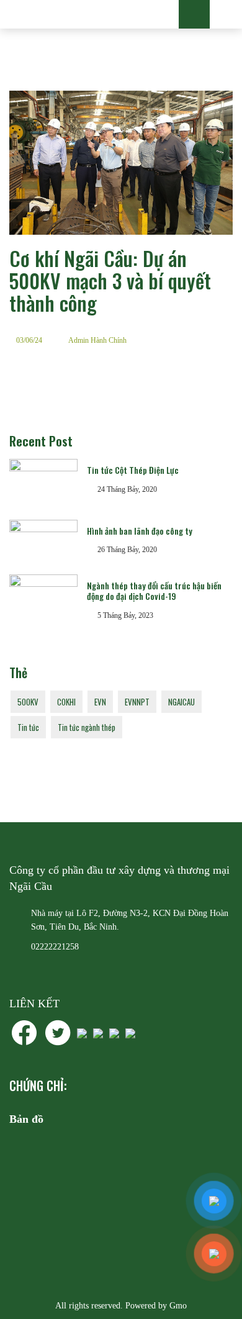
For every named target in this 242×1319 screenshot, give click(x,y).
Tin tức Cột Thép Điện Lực (133, 469)
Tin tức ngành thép (86, 727)
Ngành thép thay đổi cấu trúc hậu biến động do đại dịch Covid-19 (154, 590)
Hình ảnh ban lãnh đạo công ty (139, 530)
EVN (100, 702)
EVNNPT (137, 702)
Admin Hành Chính (97, 340)
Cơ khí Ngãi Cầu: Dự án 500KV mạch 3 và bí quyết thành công (110, 280)
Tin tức (28, 727)
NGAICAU (181, 702)
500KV (27, 702)
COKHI (66, 702)
